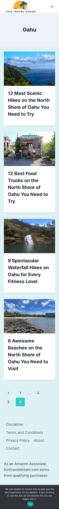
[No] (55, 497)
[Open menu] (52, 6)
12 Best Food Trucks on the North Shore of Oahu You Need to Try (28, 187)
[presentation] (29, 68)
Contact (13, 448)
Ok (30, 504)
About (39, 440)
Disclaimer (15, 424)
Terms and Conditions (24, 432)
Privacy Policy (17, 440)
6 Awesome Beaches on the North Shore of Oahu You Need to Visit (28, 354)
